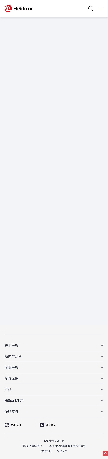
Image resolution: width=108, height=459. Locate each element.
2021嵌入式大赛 (40, 64)
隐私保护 (62, 451)
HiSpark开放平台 (60, 64)
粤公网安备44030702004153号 (67, 446)
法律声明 (46, 451)
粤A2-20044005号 (33, 446)
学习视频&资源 (79, 64)
